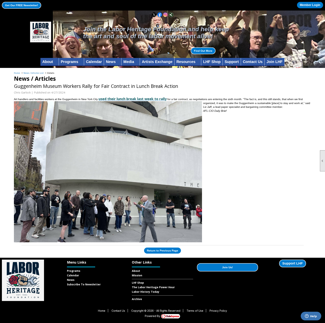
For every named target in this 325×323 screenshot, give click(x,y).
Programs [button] (69, 62)
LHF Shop (212, 62)
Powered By (153, 316)
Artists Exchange (157, 62)
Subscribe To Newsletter (84, 284)
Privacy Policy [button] (218, 310)
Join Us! (227, 267)
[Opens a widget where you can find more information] (311, 316)
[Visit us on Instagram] (165, 14)
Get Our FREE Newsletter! (21, 5)
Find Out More (203, 50)
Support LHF (292, 263)
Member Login (310, 5)
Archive (137, 299)
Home (17, 73)
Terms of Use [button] (195, 310)
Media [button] (128, 62)
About (136, 271)
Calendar (94, 62)
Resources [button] (185, 62)
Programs (73, 271)
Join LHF (274, 62)
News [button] (111, 62)
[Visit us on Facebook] (159, 14)
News (70, 280)
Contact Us (253, 62)
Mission (137, 275)
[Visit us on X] (154, 14)
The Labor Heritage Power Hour (153, 287)
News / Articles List (34, 73)
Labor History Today (145, 291)
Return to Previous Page (162, 250)
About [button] (47, 62)
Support (232, 62)
